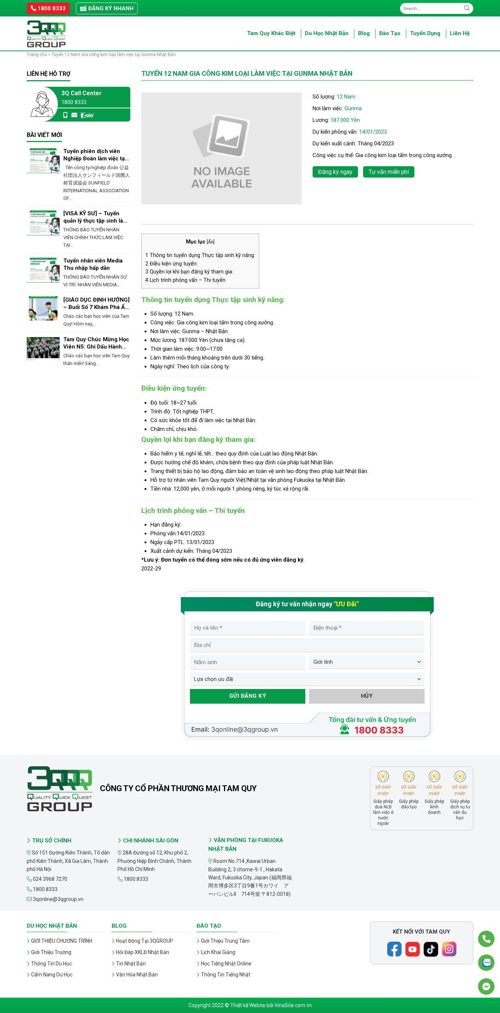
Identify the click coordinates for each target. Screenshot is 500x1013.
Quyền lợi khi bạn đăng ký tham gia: (189, 272)
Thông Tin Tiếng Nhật (225, 974)
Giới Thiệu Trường (51, 952)
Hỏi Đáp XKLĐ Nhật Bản (142, 952)
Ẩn (210, 242)
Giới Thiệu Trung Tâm (225, 941)
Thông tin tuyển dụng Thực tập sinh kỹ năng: (200, 255)
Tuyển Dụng (425, 33)
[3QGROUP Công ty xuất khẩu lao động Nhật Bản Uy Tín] (63, 33)
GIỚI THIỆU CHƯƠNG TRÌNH (61, 941)
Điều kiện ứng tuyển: (171, 264)
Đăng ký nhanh (110, 8)
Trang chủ (37, 54)
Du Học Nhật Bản (326, 33)
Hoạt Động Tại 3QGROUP (144, 941)
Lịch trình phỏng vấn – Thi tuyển (185, 280)
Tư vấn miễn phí (389, 171)
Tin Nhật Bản (131, 964)
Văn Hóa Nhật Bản (137, 974)
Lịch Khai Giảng (218, 952)
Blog (364, 33)
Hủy (367, 696)
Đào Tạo (389, 33)
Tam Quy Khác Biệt (271, 33)
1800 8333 (51, 8)
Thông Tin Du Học (51, 964)
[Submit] (466, 8)
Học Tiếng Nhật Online (226, 964)
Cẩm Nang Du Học (51, 974)
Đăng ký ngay (335, 171)
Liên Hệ (460, 33)
